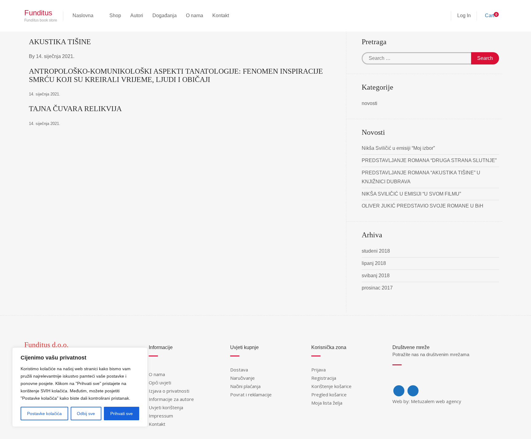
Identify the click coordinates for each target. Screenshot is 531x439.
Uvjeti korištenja (166, 407)
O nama (157, 374)
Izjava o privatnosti (169, 391)
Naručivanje (242, 378)
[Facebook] (398, 390)
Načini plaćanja (245, 386)
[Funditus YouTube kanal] (413, 390)
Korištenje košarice (331, 386)
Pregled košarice (329, 394)
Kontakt (157, 424)
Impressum (161, 416)
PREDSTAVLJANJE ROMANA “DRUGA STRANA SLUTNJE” (429, 160)
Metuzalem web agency (436, 401)
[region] (80, 387)
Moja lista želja (326, 403)
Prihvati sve (121, 413)
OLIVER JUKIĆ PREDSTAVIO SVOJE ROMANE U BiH (422, 205)
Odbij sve (86, 413)
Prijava (318, 370)
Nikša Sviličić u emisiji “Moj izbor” (398, 148)
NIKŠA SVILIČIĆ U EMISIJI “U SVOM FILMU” (411, 193)
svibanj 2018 (376, 275)
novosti (369, 103)
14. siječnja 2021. (55, 56)
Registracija (323, 378)
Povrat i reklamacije (251, 394)
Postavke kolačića (44, 413)
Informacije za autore (171, 399)
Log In (464, 15)
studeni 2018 (376, 251)
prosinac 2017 (377, 287)
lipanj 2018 (374, 263)
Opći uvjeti (160, 382)
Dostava (239, 370)
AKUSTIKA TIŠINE (60, 42)
